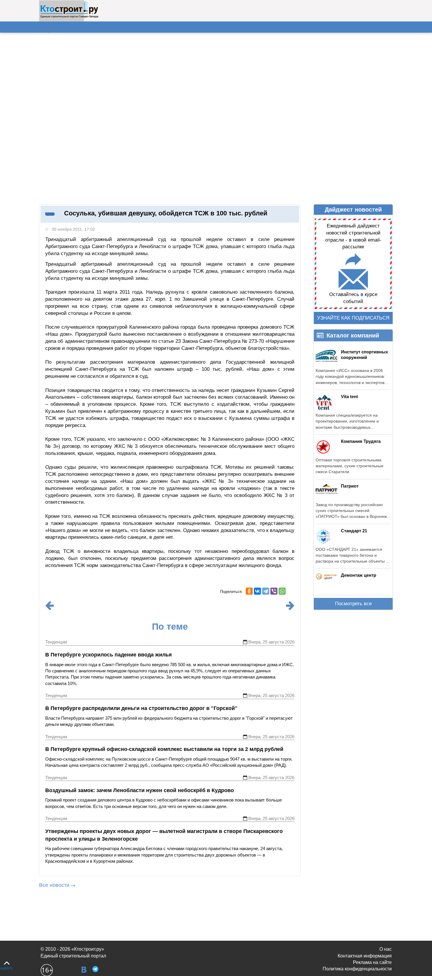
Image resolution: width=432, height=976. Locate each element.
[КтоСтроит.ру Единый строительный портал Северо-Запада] (69, 16)
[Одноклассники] (249, 591)
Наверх (6, 968)
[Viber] (273, 591)
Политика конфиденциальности (357, 968)
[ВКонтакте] (257, 591)
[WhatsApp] (282, 591)
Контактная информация (365, 955)
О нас (385, 949)
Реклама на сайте (372, 962)
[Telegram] (265, 591)
